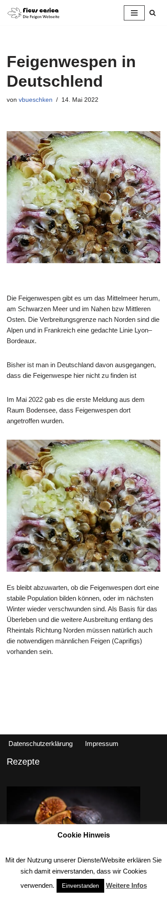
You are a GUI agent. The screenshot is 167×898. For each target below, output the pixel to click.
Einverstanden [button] (80, 885)
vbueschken (36, 99)
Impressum (101, 743)
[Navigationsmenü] (134, 12)
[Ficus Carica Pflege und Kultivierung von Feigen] (33, 12)
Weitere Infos (126, 885)
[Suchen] (152, 12)
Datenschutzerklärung (40, 743)
